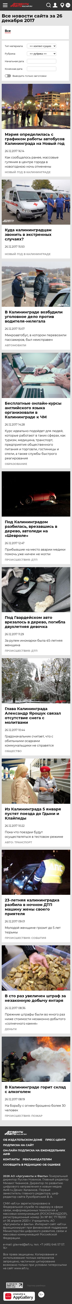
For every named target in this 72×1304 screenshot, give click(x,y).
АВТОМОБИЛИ (15, 345)
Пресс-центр (55, 1139)
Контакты (11, 1159)
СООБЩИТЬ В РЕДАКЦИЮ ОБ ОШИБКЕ (31, 1164)
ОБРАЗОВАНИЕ (16, 464)
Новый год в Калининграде (27, 172)
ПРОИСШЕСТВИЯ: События (25, 938)
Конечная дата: (14, 68)
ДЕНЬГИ (11, 1029)
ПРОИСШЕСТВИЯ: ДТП (21, 559)
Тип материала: (14, 46)
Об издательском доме (22, 1139)
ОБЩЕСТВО (13, 751)
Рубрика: (10, 53)
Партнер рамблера (36, 1285)
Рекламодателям (37, 1159)
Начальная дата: (14, 61)
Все (8, 31)
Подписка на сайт (18, 1145)
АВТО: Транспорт (18, 842)
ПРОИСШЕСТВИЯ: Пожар (23, 1116)
